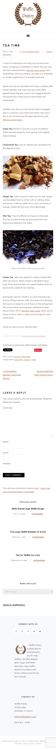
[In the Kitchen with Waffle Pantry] (28, 27)
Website (7, 463)
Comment (8, 408)
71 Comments (37, 514)
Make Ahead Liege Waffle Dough (28, 508)
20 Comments (39, 560)
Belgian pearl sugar (35, 70)
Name (6, 442)
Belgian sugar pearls (13, 120)
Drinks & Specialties (22, 357)
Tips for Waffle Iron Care (28, 555)
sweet (33, 360)
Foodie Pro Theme (32, 744)
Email (6, 453)
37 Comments (38, 537)
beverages (18, 360)
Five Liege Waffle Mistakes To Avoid (28, 532)
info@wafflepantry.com (25, 717)
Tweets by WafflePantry (14, 605)
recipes (27, 360)
